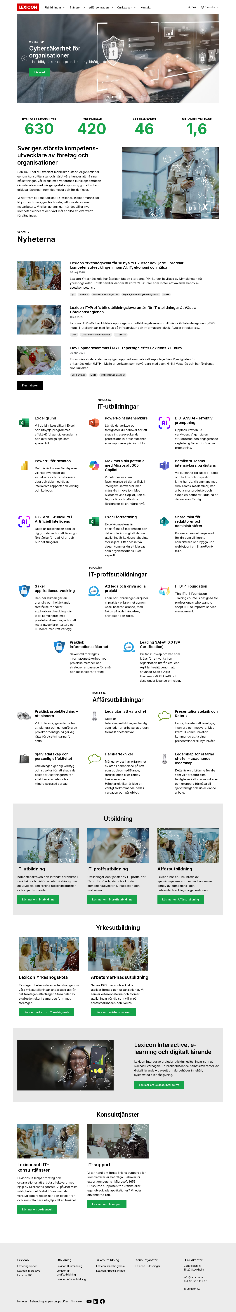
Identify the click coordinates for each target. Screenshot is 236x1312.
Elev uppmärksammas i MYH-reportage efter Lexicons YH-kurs (126, 348)
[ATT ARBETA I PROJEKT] (120, 97)
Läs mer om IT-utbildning (38, 899)
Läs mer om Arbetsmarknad (113, 1012)
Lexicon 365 (24, 1275)
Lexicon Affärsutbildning (71, 1279)
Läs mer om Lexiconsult (37, 1209)
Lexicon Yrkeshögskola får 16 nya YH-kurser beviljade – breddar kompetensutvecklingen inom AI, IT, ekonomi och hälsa (127, 265)
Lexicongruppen (27, 1266)
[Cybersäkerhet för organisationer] (112, 97)
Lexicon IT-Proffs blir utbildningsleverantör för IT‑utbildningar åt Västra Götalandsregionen (133, 309)
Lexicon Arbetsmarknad (110, 1270)
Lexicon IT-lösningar (148, 1266)
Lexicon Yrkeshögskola (110, 1266)
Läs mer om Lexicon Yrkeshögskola (46, 1012)
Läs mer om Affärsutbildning (180, 899)
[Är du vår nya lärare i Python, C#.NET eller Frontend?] (116, 97)
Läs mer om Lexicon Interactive (159, 1084)
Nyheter (22, 1301)
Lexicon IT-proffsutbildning (66, 1272)
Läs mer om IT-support (107, 1204)
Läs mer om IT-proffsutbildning (112, 899)
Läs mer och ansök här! (49, 76)
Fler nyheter (30, 385)
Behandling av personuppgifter (49, 1301)
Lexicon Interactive (28, 1270)
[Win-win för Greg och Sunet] (123, 97)
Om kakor (77, 1301)
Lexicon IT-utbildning (69, 1266)
